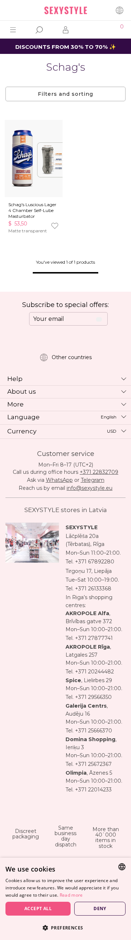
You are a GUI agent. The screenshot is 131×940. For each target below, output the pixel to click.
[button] (65, 927)
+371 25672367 (93, 764)
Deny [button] (100, 908)
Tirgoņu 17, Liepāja (89, 571)
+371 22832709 (99, 472)
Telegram (92, 480)
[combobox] (122, 866)
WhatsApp (59, 480)
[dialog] (65, 899)
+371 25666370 (93, 730)
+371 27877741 (94, 638)
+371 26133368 (93, 588)
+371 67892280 (94, 561)
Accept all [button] (38, 908)
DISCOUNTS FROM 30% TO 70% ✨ (65, 47)
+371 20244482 (94, 671)
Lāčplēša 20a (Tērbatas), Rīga (85, 540)
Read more (71, 895)
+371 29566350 (93, 697)
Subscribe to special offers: (65, 305)
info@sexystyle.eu (89, 488)
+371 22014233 (93, 789)
